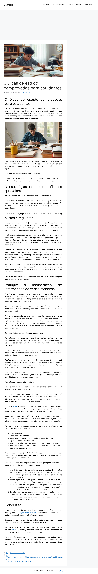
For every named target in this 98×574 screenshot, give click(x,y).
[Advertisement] (49, 24)
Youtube (15, 530)
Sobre (78, 5)
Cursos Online (59, 5)
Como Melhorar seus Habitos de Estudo (19, 561)
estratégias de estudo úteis (26, 513)
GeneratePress (58, 571)
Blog (71, 5)
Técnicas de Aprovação (17, 553)
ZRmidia (11, 544)
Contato (88, 5)
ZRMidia (8, 4)
